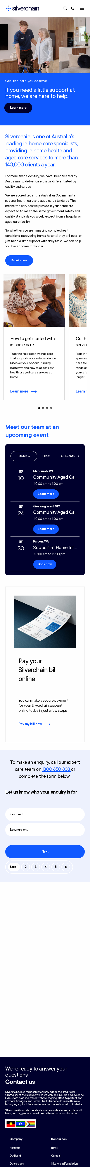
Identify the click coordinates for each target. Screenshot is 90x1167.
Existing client (19, 830)
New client (16, 814)
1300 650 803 (56, 769)
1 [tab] (39, 408)
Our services (17, 1163)
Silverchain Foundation (64, 1163)
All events (68, 456)
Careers (55, 1156)
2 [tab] (43, 408)
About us (15, 1148)
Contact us (20, 1082)
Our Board (15, 1156)
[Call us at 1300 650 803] (72, 8)
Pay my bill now (30, 724)
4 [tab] (51, 408)
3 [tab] (47, 408)
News (54, 1148)
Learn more (18, 108)
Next (45, 851)
